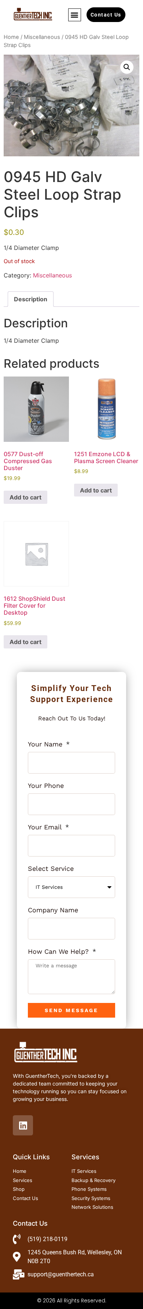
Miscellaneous (42, 37)
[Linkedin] (23, 1125)
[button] (74, 14)
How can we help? (59, 951)
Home (11, 37)
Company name (53, 910)
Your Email (46, 827)
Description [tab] (30, 299)
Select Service (51, 868)
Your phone (46, 785)
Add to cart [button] (25, 497)
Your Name (46, 744)
